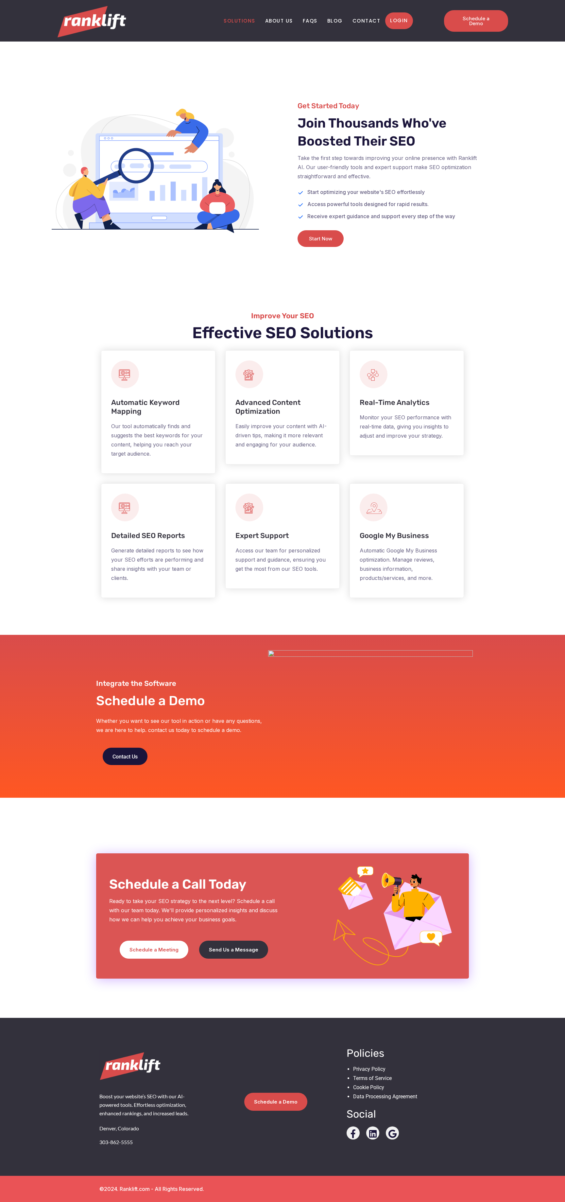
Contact (366, 20)
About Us (279, 20)
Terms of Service (372, 1078)
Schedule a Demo (476, 20)
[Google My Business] (392, 1133)
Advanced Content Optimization (267, 407)
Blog (335, 20)
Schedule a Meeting (154, 950)
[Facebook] (353, 1133)
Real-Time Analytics (395, 402)
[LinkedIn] (372, 1133)
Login (399, 20)
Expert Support (262, 535)
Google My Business (394, 535)
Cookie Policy (368, 1087)
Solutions (239, 20)
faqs (310, 20)
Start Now (320, 238)
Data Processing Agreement (385, 1096)
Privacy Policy (369, 1069)
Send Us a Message (233, 950)
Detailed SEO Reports (148, 535)
